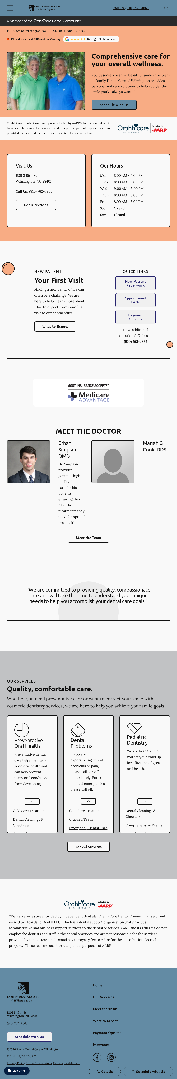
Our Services (103, 997)
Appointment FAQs (135, 300)
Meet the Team (88, 537)
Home (97, 985)
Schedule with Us (114, 104)
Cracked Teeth (81, 819)
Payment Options (135, 317)
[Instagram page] (111, 1057)
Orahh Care (72, 1063)
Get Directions (36, 205)
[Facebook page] (97, 1057)
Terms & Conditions (39, 1063)
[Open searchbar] (166, 8)
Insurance (101, 1044)
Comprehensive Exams (143, 825)
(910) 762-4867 (76, 30)
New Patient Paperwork (135, 283)
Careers (58, 1063)
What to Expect (55, 326)
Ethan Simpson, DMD (68, 449)
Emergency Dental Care (88, 828)
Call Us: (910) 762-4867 (131, 8)
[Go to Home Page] (44, 8)
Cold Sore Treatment (30, 811)
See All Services (88, 846)
